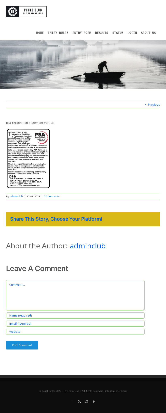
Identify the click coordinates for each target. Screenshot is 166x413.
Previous (154, 104)
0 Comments (52, 196)
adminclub (16, 196)
